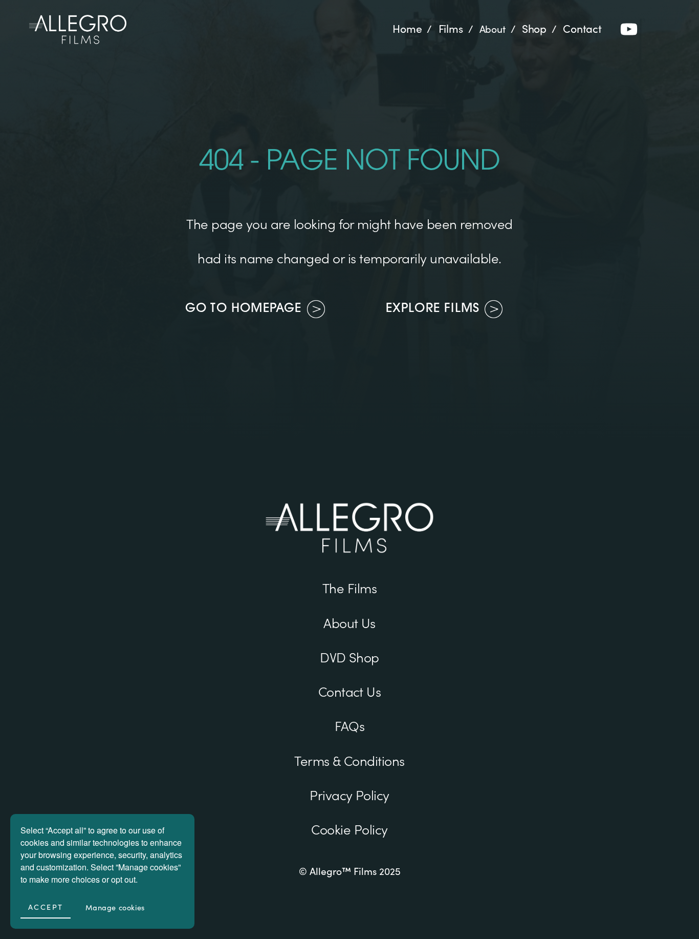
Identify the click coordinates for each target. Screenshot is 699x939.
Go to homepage (243, 309)
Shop (534, 28)
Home (407, 28)
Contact (582, 28)
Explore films (433, 309)
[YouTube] (629, 29)
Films (451, 28)
